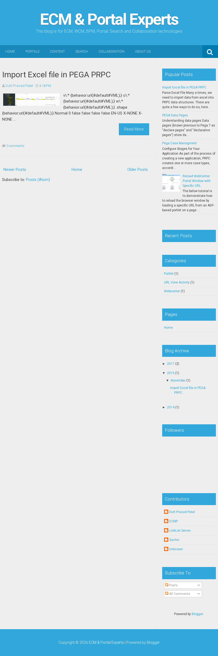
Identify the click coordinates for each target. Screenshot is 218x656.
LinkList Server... (181, 530)
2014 (170, 407)
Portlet (169, 274)
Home (10, 51)
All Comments (179, 594)
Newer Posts (14, 169)
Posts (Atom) (38, 179)
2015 (170, 373)
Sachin (174, 540)
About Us (142, 51)
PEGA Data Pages (175, 115)
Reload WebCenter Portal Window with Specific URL (197, 181)
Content (57, 51)
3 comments (15, 146)
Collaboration (111, 51)
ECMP (173, 521)
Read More (134, 129)
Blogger (197, 614)
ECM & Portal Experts (109, 19)
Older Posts (137, 169)
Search (82, 51)
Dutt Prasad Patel (182, 512)
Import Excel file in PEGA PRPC (56, 74)
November (178, 380)
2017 (170, 364)
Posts (173, 585)
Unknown (176, 549)
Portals (32, 51)
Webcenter (172, 291)
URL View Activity (177, 282)
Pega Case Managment (179, 143)
